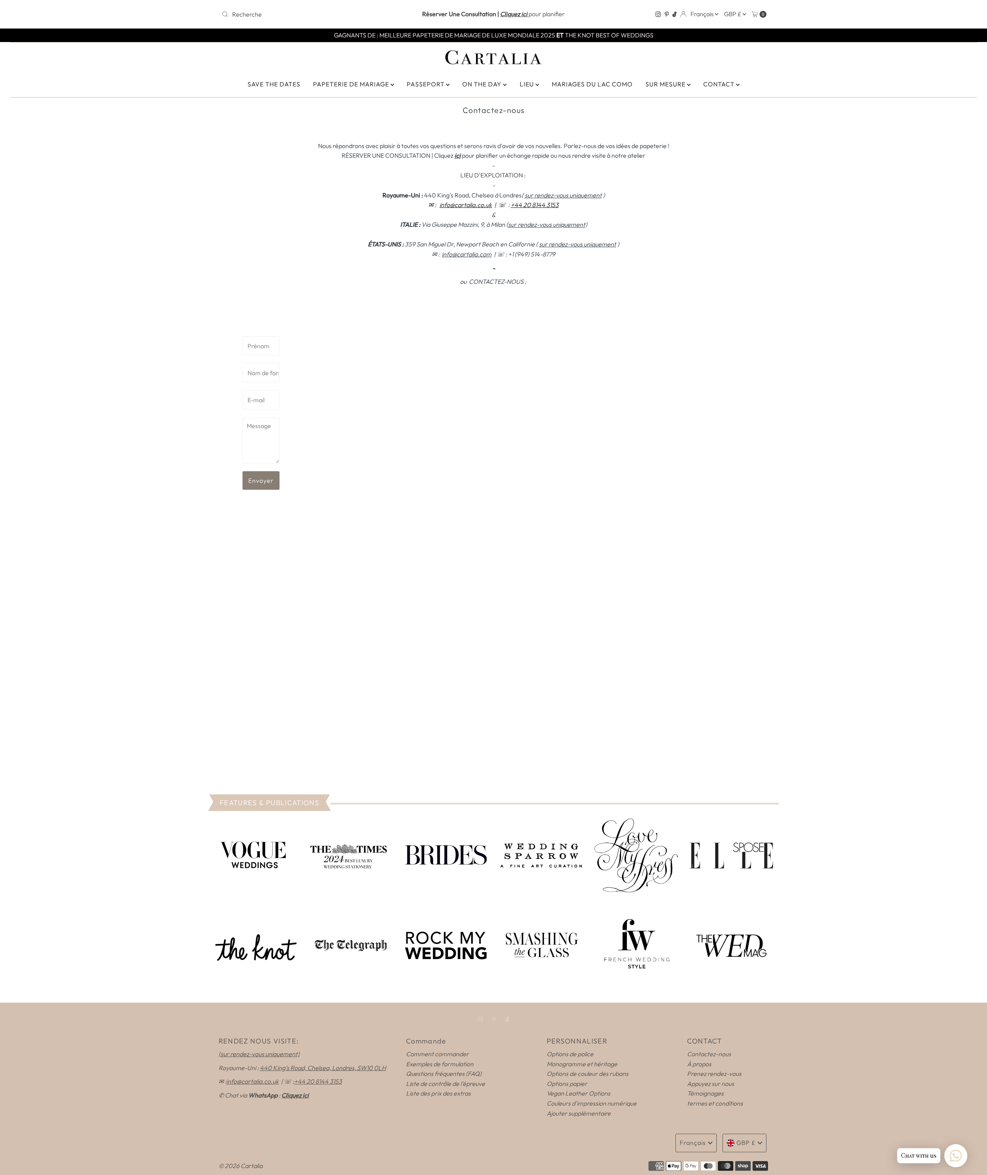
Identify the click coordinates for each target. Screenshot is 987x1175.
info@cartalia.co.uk (466, 205)
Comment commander (437, 1054)
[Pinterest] (667, 14)
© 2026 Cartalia (241, 1166)
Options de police (570, 1054)
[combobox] (308, 14)
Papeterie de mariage (352, 84)
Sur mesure (666, 84)
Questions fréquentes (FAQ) (444, 1073)
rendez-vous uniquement (577, 244)
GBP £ (733, 14)
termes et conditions (715, 1103)
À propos (699, 1064)
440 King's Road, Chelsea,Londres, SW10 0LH (323, 1068)
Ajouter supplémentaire (579, 1113)
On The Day (482, 84)
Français (703, 14)
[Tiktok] (674, 14)
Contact (719, 84)
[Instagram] (658, 14)
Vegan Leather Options (578, 1093)
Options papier (567, 1083)
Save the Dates (274, 84)
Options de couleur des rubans (587, 1073)
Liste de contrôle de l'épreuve (445, 1083)
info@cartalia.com (467, 254)
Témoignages (705, 1093)
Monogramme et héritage (582, 1064)
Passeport (426, 84)
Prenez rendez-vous (714, 1073)
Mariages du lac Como (592, 84)
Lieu (528, 84)
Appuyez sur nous (710, 1083)
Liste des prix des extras (438, 1093)
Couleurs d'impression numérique (592, 1103)
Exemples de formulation (439, 1064)
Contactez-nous (709, 1054)
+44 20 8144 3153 (535, 205)
